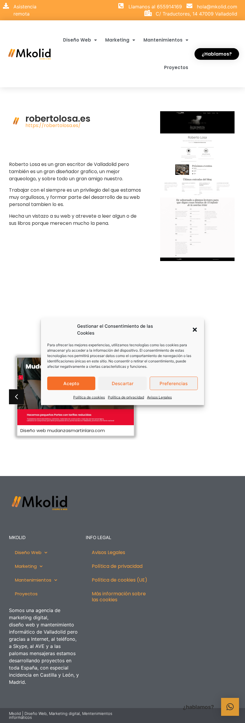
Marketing (117, 40)
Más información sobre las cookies (119, 596)
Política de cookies (89, 397)
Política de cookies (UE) (119, 579)
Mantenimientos (163, 40)
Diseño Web (77, 40)
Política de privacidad (126, 397)
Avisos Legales (159, 397)
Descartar (123, 383)
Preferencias (174, 383)
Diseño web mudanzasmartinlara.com (62, 430)
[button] (195, 329)
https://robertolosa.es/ (53, 125)
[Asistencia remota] (6, 6)
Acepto (71, 383)
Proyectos (176, 67)
